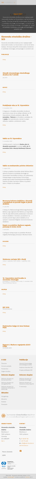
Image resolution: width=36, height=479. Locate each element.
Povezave (4, 404)
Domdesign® (11, 477)
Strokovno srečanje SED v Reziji (14, 259)
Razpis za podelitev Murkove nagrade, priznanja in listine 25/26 (17, 226)
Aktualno (4, 393)
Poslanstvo (4, 369)
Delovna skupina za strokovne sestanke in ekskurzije (8, 388)
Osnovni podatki (6, 366)
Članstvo (4, 363)
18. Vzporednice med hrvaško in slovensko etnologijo (14, 279)
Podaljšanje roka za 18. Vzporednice (16, 105)
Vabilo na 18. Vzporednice (12, 138)
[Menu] (20, 2)
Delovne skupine (8, 375)
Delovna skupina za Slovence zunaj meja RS (26, 383)
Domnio (27, 477)
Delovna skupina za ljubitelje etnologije (25, 379)
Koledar (3, 402)
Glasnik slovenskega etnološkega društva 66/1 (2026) (16, 74)
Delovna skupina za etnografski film (7, 383)
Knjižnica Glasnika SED (26, 367)
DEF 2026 (6, 307)
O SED (3, 360)
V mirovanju (23, 386)
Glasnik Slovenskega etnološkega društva (25, 364)
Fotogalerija (4, 396)
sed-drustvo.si (23, 445)
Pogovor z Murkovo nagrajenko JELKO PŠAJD (16, 345)
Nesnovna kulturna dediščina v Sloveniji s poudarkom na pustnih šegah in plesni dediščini (17, 202)
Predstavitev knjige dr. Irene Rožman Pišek (16, 327)
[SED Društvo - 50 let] (8, 2)
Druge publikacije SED (25, 370)
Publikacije (23, 360)
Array (4, 59)
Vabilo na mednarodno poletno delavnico (18, 166)
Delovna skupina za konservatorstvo (7, 379)
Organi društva (5, 371)
